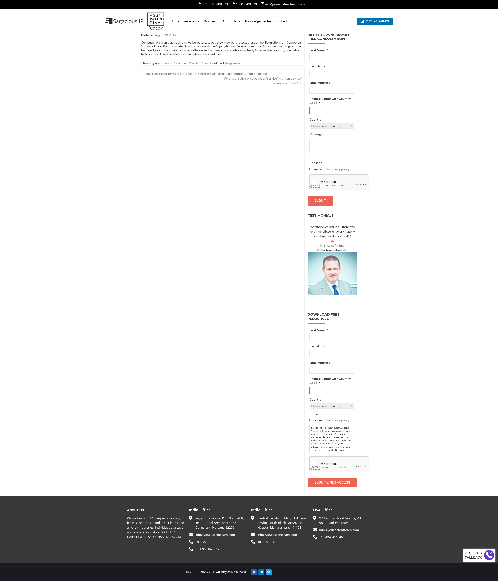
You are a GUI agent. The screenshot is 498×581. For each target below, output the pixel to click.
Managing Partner (332, 245)
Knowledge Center (257, 21)
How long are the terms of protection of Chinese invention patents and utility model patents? (204, 73)
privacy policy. (340, 169)
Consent (317, 162)
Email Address (321, 82)
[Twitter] (269, 572)
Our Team (211, 21)
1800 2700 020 (246, 4)
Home (174, 21)
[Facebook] (254, 572)
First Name (318, 50)
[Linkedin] (261, 572)
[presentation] (339, 182)
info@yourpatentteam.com (285, 4)
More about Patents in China (191, 63)
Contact (281, 21)
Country (316, 119)
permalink (236, 63)
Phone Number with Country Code (330, 100)
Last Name (318, 66)
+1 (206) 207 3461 (332, 537)
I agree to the (331, 169)
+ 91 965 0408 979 (215, 4)
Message (316, 134)
